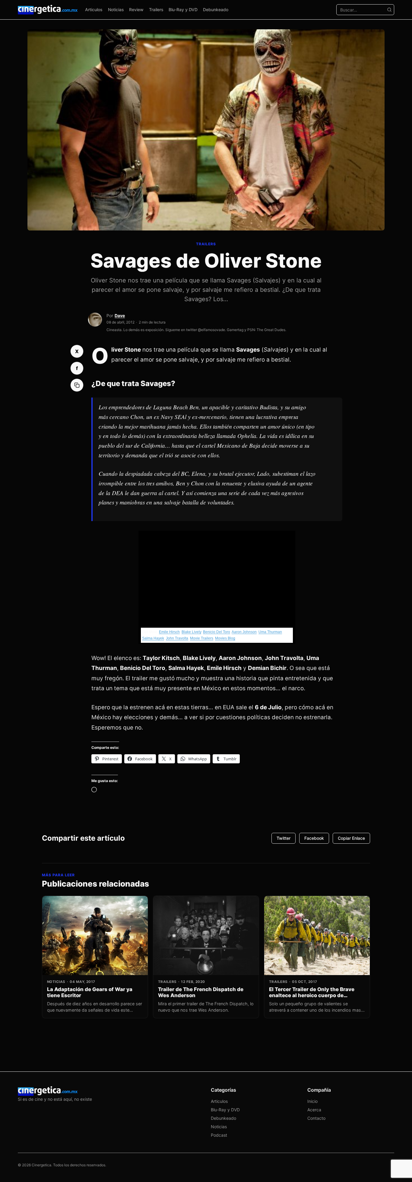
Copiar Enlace (351, 838)
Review (136, 9)
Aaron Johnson (244, 632)
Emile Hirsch (169, 632)
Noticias (116, 9)
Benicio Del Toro (216, 632)
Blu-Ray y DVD (183, 9)
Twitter (283, 838)
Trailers (156, 9)
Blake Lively (191, 632)
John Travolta (177, 638)
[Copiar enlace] (77, 385)
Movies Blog (225, 638)
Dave (120, 315)
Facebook (314, 838)
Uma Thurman (270, 632)
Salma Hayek (153, 638)
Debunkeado (215, 9)
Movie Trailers (201, 638)
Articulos (94, 9)
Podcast (219, 1135)
